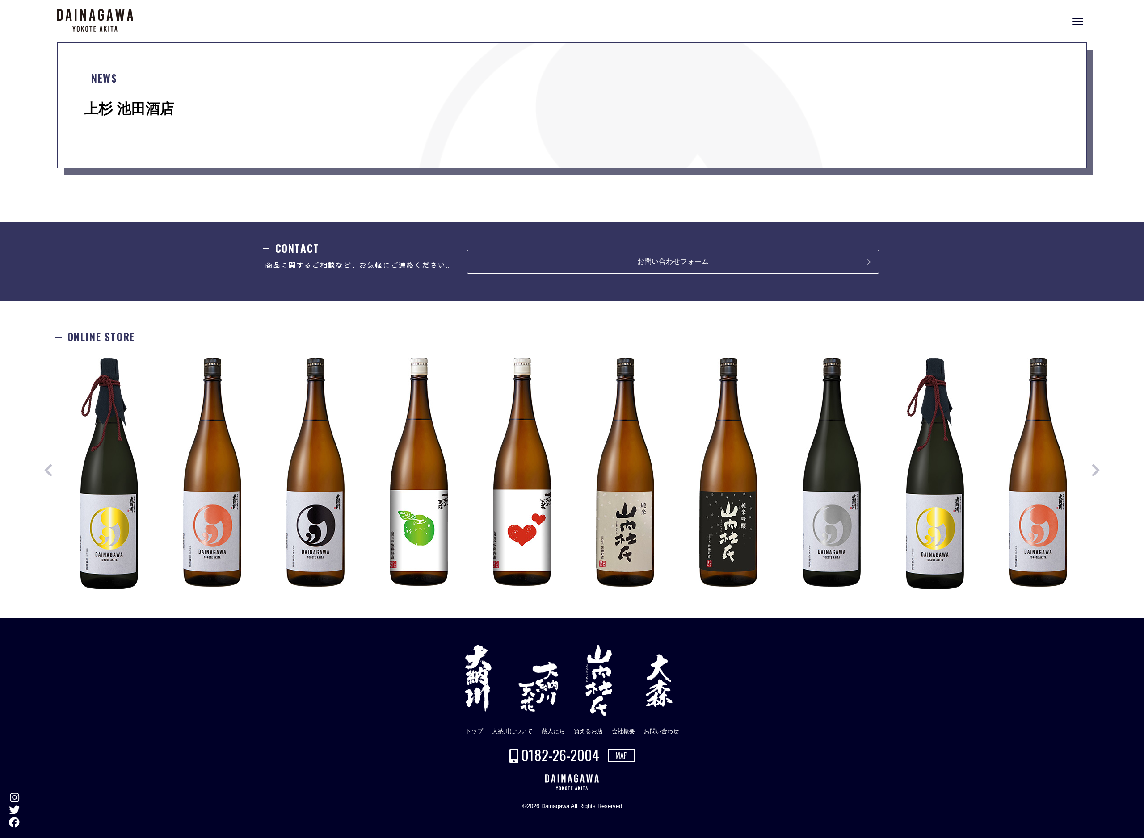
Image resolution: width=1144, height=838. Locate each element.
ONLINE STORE (1134, 425)
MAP (621, 755)
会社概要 (623, 731)
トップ (474, 731)
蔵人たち (553, 731)
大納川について (512, 731)
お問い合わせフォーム (673, 261)
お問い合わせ (661, 731)
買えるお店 (588, 731)
